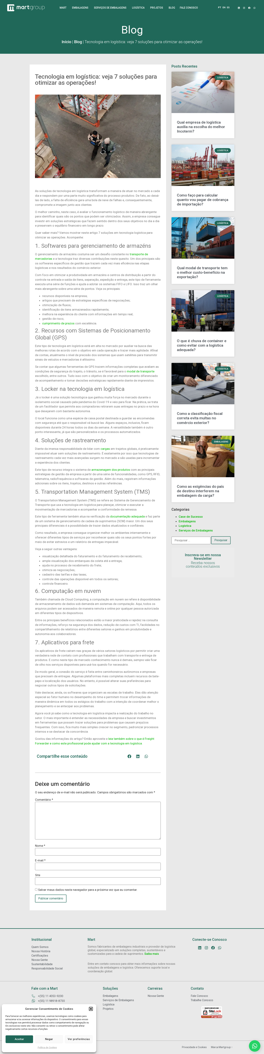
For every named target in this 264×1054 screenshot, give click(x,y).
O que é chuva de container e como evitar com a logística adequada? (201, 345)
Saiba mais (151, 953)
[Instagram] (244, 8)
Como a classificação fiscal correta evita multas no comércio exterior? (200, 418)
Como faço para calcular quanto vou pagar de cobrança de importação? (202, 199)
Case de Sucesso (191, 516)
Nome (40, 845)
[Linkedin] (239, 8)
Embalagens (187, 521)
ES (228, 7)
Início (66, 42)
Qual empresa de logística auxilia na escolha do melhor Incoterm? (201, 126)
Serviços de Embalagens (196, 530)
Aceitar (19, 1039)
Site (37, 875)
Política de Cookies (47, 1047)
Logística (185, 526)
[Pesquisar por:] (191, 540)
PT (219, 7)
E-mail (40, 860)
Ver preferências (79, 1039)
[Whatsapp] (254, 8)
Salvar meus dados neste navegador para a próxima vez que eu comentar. (87, 889)
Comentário (44, 799)
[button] (91, 1009)
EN (224, 7)
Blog (78, 42)
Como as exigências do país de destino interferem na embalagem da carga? (200, 491)
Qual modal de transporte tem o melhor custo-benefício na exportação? (202, 272)
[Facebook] (249, 8)
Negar (49, 1039)
